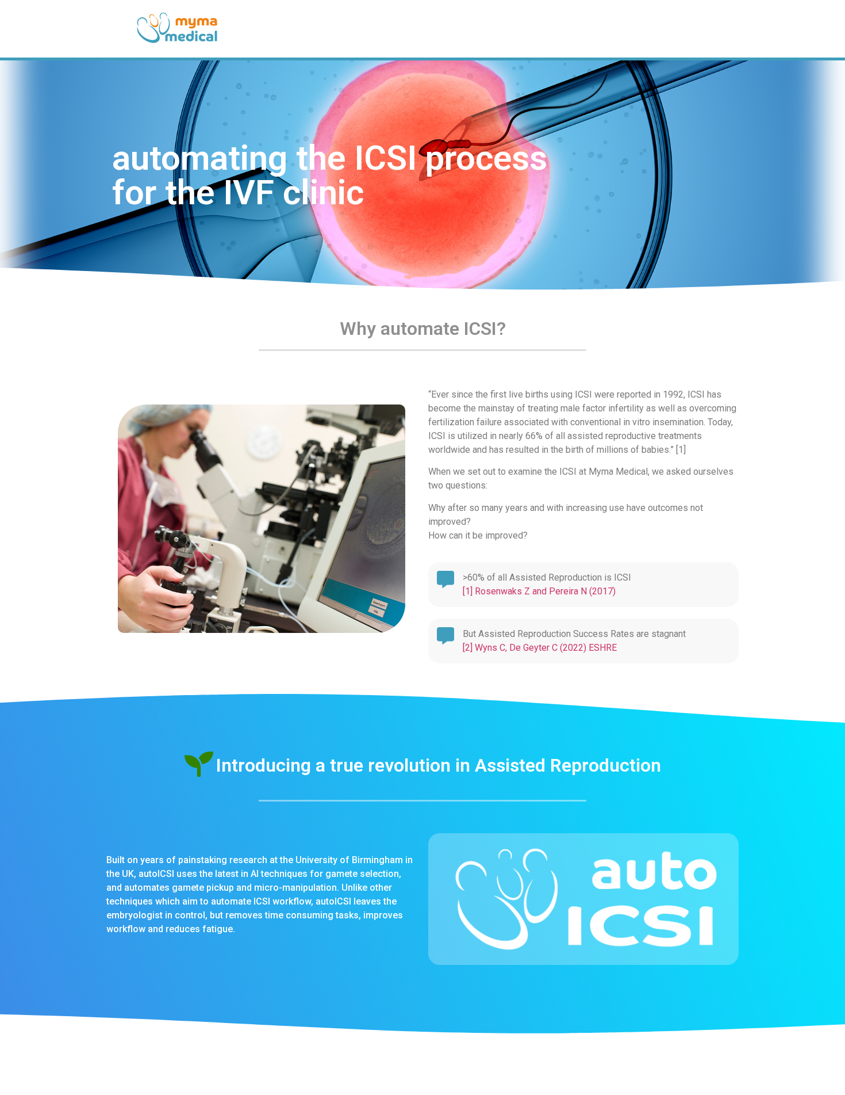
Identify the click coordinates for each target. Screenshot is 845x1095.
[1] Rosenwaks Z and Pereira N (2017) (539, 591)
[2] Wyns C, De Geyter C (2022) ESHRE (540, 647)
